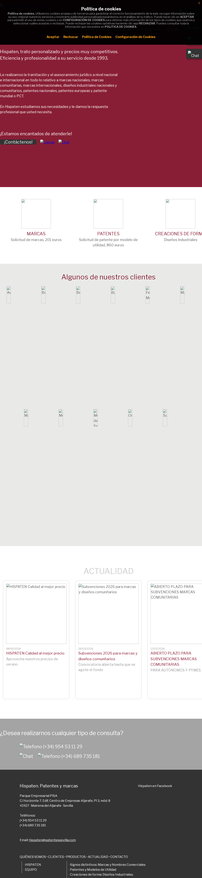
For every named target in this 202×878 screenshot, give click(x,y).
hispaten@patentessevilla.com (52, 840)
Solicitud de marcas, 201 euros (36, 236)
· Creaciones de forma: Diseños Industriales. (101, 874)
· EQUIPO (30, 870)
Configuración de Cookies (135, 37)
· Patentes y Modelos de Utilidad (92, 870)
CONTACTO (119, 857)
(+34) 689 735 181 (80, 756)
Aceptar (53, 37)
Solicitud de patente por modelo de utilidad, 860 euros (108, 239)
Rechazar (70, 37)
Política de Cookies (96, 37)
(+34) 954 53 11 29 (62, 746)
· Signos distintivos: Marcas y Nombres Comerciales (107, 865)
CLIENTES (56, 857)
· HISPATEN (32, 865)
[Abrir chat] (29, 756)
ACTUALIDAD (108, 571)
